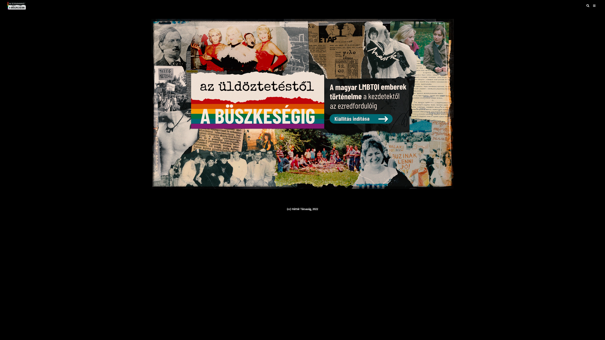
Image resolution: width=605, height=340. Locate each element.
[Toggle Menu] (594, 5)
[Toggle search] (588, 5)
